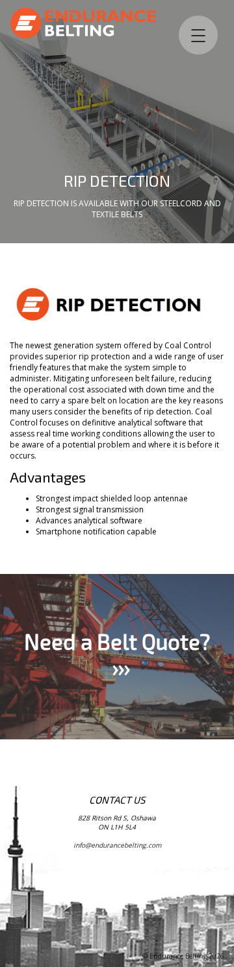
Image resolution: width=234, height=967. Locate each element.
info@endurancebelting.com (117, 845)
